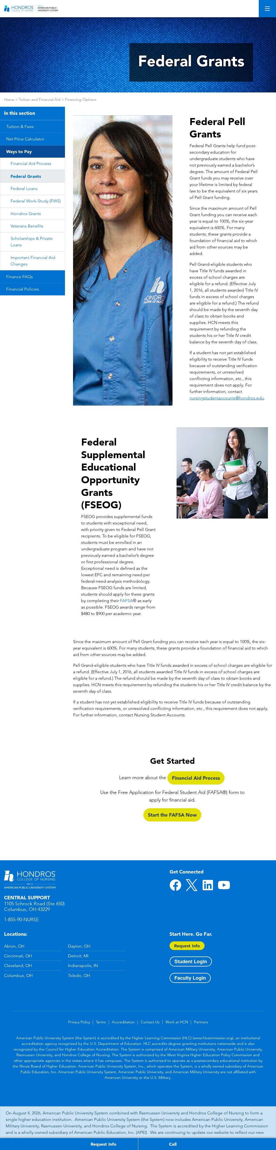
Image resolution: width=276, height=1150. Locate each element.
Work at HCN (176, 1022)
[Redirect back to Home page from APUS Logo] (31, 8)
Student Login (190, 961)
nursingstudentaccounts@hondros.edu (226, 397)
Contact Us (150, 1022)
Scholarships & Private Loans (32, 241)
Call (173, 1144)
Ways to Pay (19, 151)
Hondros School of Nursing (30, 879)
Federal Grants (26, 176)
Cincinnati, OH (18, 955)
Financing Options (80, 99)
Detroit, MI (78, 955)
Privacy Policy (79, 1022)
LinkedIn (208, 885)
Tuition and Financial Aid (39, 99)
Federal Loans (24, 188)
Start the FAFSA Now (172, 815)
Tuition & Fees (20, 126)
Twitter (192, 885)
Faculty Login (190, 977)
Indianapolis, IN (83, 965)
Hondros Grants (26, 213)
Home (9, 99)
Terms (101, 1022)
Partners (201, 1022)
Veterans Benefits (27, 226)
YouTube (224, 885)
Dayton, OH (79, 946)
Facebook (175, 885)
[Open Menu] (267, 8)
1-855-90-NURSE (21, 920)
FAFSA (126, 600)
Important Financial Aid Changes (33, 261)
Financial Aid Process (31, 163)
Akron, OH (14, 946)
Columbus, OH (18, 975)
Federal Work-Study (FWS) (36, 200)
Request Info (187, 945)
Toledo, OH (79, 975)
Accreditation (123, 1022)
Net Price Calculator (25, 138)
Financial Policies (22, 289)
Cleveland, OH (18, 965)
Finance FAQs (19, 276)
